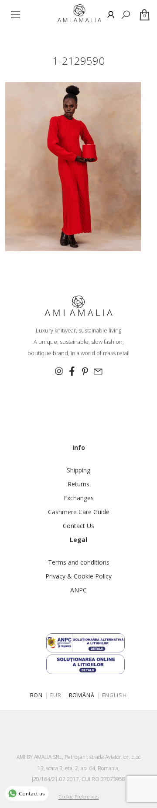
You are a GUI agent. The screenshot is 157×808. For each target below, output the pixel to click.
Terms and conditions (78, 562)
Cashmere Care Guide (78, 512)
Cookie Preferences (78, 796)
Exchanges (79, 498)
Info (78, 447)
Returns (78, 484)
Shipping (78, 470)
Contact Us (78, 526)
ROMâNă (82, 695)
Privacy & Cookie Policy (78, 576)
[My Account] (111, 14)
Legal (78, 539)
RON (36, 695)
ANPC (78, 590)
